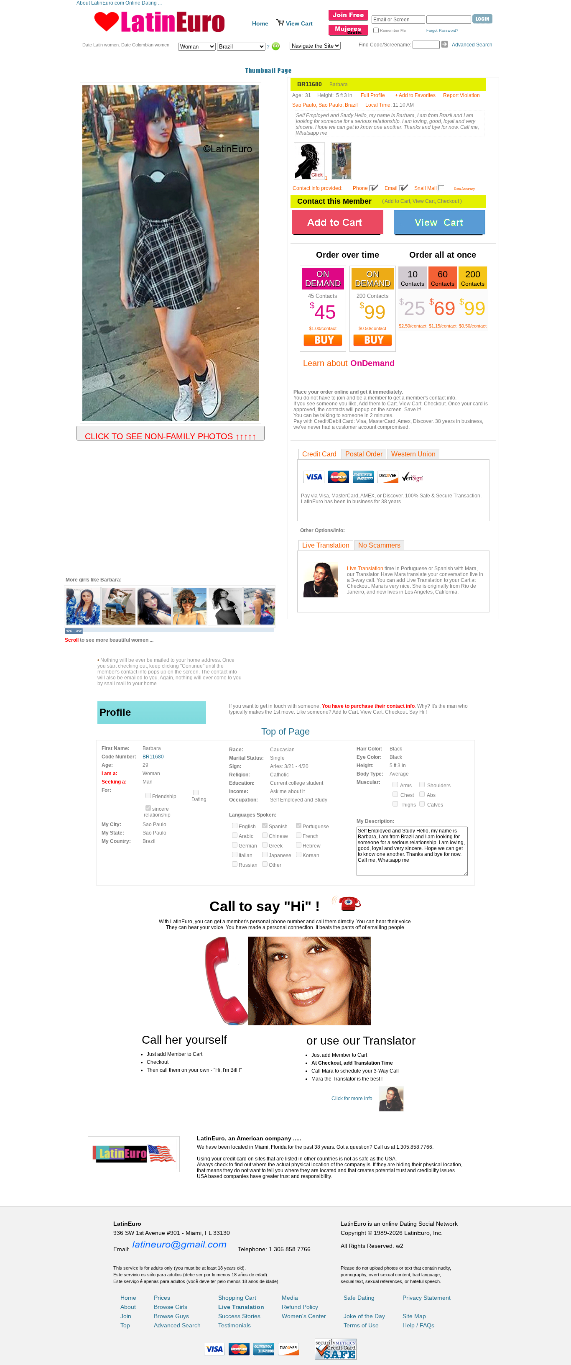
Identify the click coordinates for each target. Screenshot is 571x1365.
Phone (360, 188)
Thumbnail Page (268, 70)
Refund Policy (300, 1307)
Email (391, 188)
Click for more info (351, 1098)
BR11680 (153, 757)
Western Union (413, 454)
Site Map (414, 1316)
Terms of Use (361, 1325)
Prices (162, 1297)
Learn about (349, 363)
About (128, 1307)
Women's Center (304, 1316)
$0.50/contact (372, 328)
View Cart (299, 23)
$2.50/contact (412, 325)
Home (260, 23)
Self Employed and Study (298, 800)
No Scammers (379, 545)
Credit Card (319, 454)
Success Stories (239, 1316)
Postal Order (363, 454)
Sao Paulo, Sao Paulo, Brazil (325, 105)
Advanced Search (472, 45)
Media (290, 1297)
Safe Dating (359, 1297)
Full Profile (373, 95)
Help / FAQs (418, 1325)
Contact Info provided (317, 188)
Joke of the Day (364, 1316)
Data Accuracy (464, 189)
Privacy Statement (427, 1297)
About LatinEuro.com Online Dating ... (119, 3)
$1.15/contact (442, 325)
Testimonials (234, 1325)
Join (125, 1316)
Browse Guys (171, 1316)
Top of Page (285, 731)
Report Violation (461, 95)
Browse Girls (170, 1307)
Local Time (377, 105)
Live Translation (325, 545)
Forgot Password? (442, 30)
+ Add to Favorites (415, 95)
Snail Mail (425, 188)
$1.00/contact (322, 328)
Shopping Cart (237, 1297)
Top (125, 1325)
